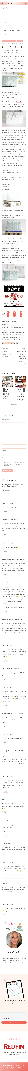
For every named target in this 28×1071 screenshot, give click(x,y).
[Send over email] (23, 312)
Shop (5, 30)
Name (4, 450)
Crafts (4, 41)
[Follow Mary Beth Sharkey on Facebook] (3, 343)
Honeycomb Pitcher (20, 66)
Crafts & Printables (10, 26)
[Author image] (2, 50)
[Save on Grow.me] (16, 315)
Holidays (6, 22)
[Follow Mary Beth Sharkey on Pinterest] (14, 343)
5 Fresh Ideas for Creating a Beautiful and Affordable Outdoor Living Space (21, 356)
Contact (6, 34)
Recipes (6, 18)
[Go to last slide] (4, 390)
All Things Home (14, 18)
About (19, 30)
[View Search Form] (25, 3)
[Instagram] (8, 3)
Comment (5, 424)
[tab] (11, 404)
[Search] (24, 967)
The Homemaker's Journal (12, 14)
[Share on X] (10, 315)
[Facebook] (5, 3)
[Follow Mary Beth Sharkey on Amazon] (17, 343)
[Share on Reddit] (23, 315)
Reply (4, 494)
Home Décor (20, 41)
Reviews (12, 30)
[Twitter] (3, 3)
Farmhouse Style (11, 41)
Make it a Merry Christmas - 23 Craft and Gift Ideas (7, 394)
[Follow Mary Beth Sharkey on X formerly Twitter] (5, 343)
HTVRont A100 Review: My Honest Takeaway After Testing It (21, 395)
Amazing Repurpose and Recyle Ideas (6, 352)
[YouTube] (11, 3)
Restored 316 (17, 1068)
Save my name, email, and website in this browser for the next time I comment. (14, 464)
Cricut (4, 170)
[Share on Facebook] (16, 312)
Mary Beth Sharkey (9, 50)
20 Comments (14, 52)
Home (3, 43)
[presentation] (7, 381)
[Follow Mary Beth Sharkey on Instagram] (8, 343)
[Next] (24, 390)
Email (4, 458)
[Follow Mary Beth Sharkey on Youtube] (11, 343)
